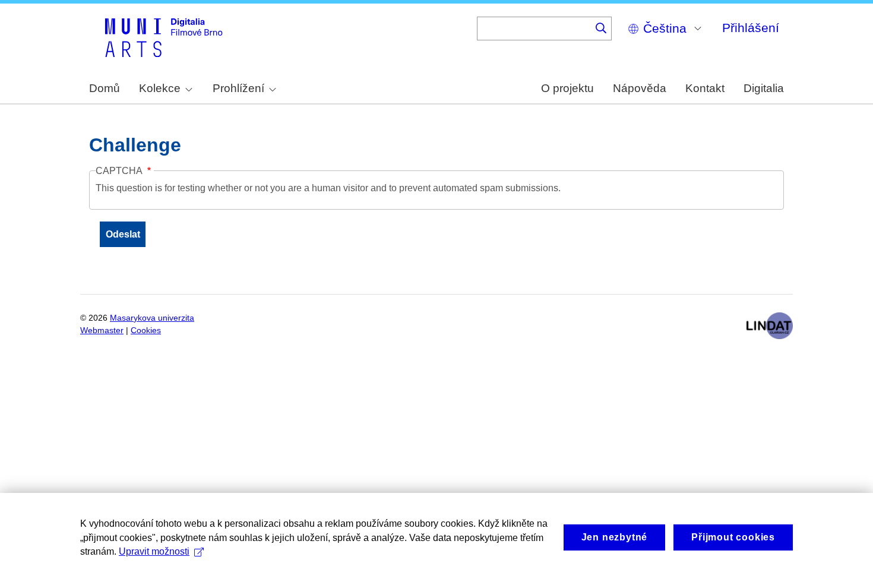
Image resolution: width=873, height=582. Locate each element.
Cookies (146, 330)
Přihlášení (750, 27)
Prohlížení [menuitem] (238, 88)
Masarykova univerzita (152, 318)
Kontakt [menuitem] (705, 88)
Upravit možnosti (154, 551)
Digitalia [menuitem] (764, 88)
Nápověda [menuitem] (639, 88)
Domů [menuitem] (104, 88)
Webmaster (102, 330)
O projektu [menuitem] (567, 88)
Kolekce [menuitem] (160, 88)
